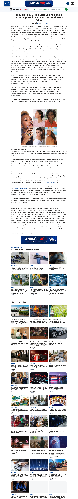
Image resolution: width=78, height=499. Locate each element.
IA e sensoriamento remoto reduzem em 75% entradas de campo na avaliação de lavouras (38, 452)
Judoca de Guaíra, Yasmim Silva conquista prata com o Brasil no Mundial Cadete (57, 411)
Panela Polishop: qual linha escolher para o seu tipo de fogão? (18, 452)
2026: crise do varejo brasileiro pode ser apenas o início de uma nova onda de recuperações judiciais (38, 389)
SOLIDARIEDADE (44, 23)
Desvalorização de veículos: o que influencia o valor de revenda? (57, 343)
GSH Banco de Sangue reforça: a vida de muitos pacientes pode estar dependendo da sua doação (20, 269)
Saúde (38, 23)
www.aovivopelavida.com (50, 182)
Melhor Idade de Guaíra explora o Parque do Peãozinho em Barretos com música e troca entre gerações (58, 476)
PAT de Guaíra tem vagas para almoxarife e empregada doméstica (38, 431)
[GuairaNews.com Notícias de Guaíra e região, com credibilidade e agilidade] (7, 3)
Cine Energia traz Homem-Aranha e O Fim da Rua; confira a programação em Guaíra (38, 366)
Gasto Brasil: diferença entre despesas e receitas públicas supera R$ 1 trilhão (56, 389)
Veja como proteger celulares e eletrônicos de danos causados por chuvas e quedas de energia (38, 321)
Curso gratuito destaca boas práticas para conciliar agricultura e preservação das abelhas (57, 321)
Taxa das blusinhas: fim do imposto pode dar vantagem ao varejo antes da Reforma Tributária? (19, 476)
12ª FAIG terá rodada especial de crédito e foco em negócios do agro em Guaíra (20, 411)
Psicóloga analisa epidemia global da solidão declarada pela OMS (56, 268)
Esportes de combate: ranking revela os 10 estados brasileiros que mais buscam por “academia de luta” (20, 367)
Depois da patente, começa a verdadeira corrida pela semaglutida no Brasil (38, 268)
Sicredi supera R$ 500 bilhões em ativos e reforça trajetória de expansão (20, 343)
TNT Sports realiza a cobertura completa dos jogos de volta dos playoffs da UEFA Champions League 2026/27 (38, 476)
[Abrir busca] (67, 3)
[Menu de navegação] (72, 3)
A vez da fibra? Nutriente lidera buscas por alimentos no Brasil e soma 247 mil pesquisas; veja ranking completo (39, 291)
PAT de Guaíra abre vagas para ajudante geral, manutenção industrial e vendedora (19, 389)
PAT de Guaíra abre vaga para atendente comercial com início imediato (38, 411)
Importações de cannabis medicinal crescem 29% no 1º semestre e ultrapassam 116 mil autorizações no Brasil (19, 291)
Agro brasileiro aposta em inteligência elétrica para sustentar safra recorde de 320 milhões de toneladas (19, 321)
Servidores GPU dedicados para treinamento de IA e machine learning (57, 431)
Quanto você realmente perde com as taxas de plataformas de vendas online (20, 431)
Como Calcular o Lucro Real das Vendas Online (57, 365)
